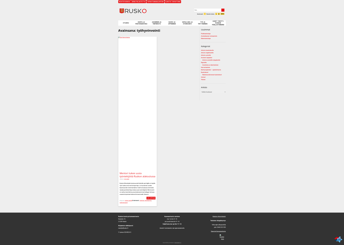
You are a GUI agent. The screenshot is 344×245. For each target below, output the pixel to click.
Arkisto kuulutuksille (207, 50)
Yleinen (203, 79)
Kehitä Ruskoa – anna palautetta (132, 2)
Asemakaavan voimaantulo (209, 36)
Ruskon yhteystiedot (219, 216)
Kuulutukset (204, 72)
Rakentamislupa (206, 38)
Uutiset (203, 77)
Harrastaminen (205, 67)
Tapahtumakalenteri (155, 2)
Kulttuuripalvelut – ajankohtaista (211, 70)
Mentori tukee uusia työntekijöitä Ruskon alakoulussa (137, 175)
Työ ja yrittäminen (202, 23)
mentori (142, 200)
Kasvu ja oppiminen (172, 23)
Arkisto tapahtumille (207, 53)
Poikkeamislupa (206, 33)
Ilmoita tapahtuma (172, 2)
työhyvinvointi (124, 202)
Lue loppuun (151, 198)
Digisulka (204, 62)
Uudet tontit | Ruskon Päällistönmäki (218, 23)
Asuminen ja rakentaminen (210, 65)
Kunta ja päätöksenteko (141, 23)
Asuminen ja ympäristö (156, 23)
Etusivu (126, 23)
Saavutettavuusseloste (218, 231)
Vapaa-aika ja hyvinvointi (187, 23)
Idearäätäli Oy (177, 242)
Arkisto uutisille (128, 200)
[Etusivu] (145, 11)
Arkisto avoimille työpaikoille (211, 60)
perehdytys (148, 200)
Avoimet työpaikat (206, 57)
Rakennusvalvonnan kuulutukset (212, 75)
